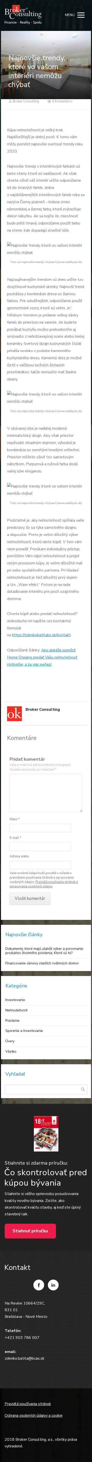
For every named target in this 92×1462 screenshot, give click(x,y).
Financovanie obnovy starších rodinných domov (42, 963)
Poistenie (12, 1020)
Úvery (9, 1041)
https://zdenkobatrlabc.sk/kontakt (41, 635)
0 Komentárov (62, 101)
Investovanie (15, 999)
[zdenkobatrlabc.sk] (23, 15)
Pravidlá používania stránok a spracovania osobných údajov (44, 884)
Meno (15, 819)
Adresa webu (19, 856)
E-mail (15, 838)
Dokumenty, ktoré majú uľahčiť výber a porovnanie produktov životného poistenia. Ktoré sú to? (44, 950)
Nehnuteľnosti (16, 1010)
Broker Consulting (26, 101)
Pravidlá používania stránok (28, 1404)
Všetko (10, 1051)
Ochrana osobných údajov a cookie (34, 1415)
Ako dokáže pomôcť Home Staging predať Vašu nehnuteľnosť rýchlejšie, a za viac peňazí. (42, 657)
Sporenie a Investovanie (24, 1030)
